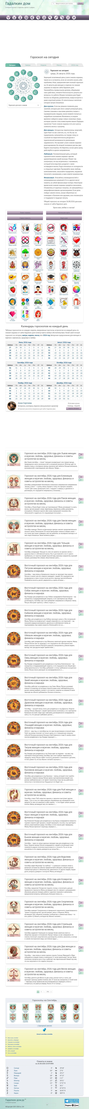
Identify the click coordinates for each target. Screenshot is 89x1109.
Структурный (25, 233)
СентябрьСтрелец (38, 1021)
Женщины (25, 294)
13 (16, 353)
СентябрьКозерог (50, 1021)
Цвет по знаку (76, 295)
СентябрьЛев (63, 1011)
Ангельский (51, 270)
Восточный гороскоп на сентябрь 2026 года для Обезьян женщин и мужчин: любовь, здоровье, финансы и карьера (48, 635)
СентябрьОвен (12, 1011)
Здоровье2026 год (76, 283)
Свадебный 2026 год (25, 283)
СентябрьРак (50, 1011)
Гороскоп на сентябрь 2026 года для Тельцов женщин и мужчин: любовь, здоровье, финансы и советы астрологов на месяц (49, 546)
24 (34, 355)
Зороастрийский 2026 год (12, 258)
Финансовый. (49, 177)
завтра (24, 335)
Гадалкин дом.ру (14, 1100)
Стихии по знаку (25, 307)
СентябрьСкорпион (25, 1021)
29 (16, 347)
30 (21, 347)
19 (42, 353)
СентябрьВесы (12, 1021)
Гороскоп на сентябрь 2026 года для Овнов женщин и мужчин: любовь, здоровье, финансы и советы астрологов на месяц (50, 523)
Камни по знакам (12, 320)
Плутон (16, 1091)
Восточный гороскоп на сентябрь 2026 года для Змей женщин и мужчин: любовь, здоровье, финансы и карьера (48, 680)
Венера (16, 1076)
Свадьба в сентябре (13, 1048)
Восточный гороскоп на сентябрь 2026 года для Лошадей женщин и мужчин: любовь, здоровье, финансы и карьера (48, 725)
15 (25, 353)
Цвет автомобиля (38, 307)
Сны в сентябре (12, 1053)
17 (34, 353)
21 (21, 355)
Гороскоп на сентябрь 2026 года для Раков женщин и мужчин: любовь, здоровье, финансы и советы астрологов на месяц (50, 501)
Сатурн (16, 1083)
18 (38, 353)
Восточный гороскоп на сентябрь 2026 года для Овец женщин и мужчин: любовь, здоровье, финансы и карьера (48, 658)
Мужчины (38, 294)
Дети (51, 294)
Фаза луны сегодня (13, 1038)
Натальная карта (64, 213)
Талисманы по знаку (64, 307)
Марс (16, 1078)
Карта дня (64, 218)
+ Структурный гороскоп (44, 1026)
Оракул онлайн (12, 245)
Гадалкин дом (17, 3)
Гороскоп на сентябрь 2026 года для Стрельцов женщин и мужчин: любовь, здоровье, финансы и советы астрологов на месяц (49, 927)
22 (25, 355)
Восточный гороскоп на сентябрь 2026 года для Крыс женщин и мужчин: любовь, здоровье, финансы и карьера (48, 815)
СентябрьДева (76, 1011)
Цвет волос (38, 320)
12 (42, 350)
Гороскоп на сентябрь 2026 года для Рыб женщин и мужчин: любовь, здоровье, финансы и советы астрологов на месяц (50, 792)
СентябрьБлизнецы (38, 1011)
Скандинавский (76, 257)
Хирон (16, 1093)
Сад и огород (11, 1051)
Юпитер (16, 1081)
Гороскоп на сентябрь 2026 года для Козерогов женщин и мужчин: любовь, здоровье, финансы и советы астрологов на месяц (49, 882)
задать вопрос (73, 408)
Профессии (51, 282)
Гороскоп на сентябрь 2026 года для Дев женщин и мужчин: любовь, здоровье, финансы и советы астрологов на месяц (50, 949)
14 (21, 353)
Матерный (51, 233)
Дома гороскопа (64, 294)
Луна (15, 1071)
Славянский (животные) (77, 270)
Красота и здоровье (13, 1040)
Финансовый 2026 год (38, 283)
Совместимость (25, 218)
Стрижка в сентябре (13, 1042)
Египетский (25, 270)
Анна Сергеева (25, 403)
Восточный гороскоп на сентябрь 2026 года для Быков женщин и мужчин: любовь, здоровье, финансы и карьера (48, 837)
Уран (15, 1086)
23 (29, 355)
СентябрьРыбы (76, 1021)
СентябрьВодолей (63, 1021)
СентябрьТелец (25, 1011)
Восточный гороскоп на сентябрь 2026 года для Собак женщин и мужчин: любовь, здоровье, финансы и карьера (48, 591)
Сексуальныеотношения (12, 295)
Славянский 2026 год (51, 258)
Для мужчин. (49, 106)
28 (21, 358)
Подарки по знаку (76, 307)
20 (16, 355)
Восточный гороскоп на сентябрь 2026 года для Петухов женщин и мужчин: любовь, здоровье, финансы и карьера (48, 568)
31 (34, 358)
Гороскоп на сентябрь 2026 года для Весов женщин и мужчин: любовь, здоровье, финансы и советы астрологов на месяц (50, 972)
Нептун (16, 1088)
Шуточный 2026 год (12, 283)
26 (42, 355)
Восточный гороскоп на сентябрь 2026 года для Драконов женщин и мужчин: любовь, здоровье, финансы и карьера (49, 703)
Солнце (16, 1068)
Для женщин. (49, 130)
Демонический (64, 270)
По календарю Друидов (25, 258)
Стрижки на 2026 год (64, 246)
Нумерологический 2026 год (38, 270)
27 (16, 358)
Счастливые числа (25, 320)
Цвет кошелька (50, 307)
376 (48, 991)
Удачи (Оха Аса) (63, 233)
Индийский (12, 270)
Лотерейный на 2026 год (38, 233)
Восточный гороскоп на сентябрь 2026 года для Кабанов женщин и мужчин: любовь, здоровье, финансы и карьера (48, 613)
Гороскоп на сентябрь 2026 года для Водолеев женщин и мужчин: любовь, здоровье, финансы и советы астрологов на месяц (49, 859)
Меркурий (17, 1073)
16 (29, 353)
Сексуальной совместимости (25, 246)
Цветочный (38, 245)
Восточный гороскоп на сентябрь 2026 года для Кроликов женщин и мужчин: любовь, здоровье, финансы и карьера (48, 770)
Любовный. (48, 154)
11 (38, 350)
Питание (64, 282)
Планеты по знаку (12, 307)
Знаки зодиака (25, 213)
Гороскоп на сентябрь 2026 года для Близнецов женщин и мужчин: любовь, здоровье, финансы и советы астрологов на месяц (49, 478)
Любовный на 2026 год (76, 246)
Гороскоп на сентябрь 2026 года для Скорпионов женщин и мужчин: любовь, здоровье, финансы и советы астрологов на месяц (49, 904)
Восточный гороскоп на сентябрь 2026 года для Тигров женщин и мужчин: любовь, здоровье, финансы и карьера (48, 747)
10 (34, 350)
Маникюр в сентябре (13, 1044)
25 (38, 355)
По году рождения (51, 245)
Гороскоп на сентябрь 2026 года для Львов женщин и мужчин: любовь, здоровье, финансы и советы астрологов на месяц (50, 456)
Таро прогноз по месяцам (76, 233)
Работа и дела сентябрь (14, 1046)
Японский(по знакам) (64, 258)
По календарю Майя (38, 258)
